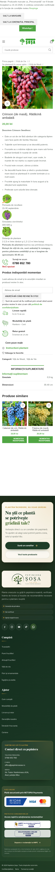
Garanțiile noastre (9, 719)
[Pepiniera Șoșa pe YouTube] (19, 627)
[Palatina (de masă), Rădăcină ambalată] (40, 413)
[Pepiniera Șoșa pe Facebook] (5, 627)
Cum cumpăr (7, 699)
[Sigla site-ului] (28, 41)
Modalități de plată (9, 706)
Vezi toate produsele (27, 554)
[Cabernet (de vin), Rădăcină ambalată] (14, 413)
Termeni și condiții (27, 869)
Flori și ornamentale (10, 673)
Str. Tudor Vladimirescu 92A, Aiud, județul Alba (17, 773)
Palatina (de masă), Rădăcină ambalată (40, 429)
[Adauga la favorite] (22, 405)
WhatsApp (26, 28)
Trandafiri (6, 647)
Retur (17, 869)
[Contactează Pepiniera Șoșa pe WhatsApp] (33, 627)
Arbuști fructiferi (8, 660)
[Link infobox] (27, 262)
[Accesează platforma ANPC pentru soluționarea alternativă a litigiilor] (27, 824)
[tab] (27, 368)
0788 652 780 (11, 758)
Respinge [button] (33, 8)
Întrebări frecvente (9, 726)
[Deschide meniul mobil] (4, 41)
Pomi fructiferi (8, 653)
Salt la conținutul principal (18, 22)
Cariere (5, 732)
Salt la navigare (12, 16)
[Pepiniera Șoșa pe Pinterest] (26, 627)
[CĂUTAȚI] (50, 50)
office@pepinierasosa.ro (15, 765)
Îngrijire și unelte (8, 680)
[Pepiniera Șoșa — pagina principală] (26, 579)
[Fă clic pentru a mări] (7, 104)
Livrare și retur (8, 712)
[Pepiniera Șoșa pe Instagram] (12, 627)
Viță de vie (6, 667)
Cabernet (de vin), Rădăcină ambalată (14, 429)
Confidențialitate (7, 869)
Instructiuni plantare (17, 348)
